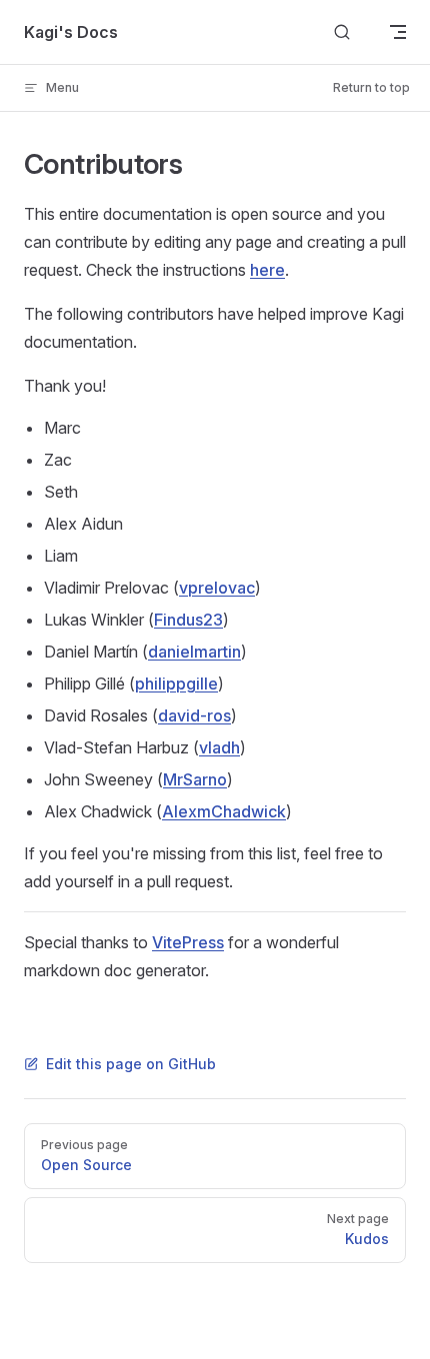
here (267, 270)
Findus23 (188, 620)
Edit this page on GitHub (131, 1063)
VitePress (188, 942)
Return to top (371, 87)
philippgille (176, 683)
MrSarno (195, 779)
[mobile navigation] (398, 32)
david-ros (194, 715)
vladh (219, 747)
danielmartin (194, 652)
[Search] (342, 32)
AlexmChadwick (224, 811)
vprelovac (217, 588)
